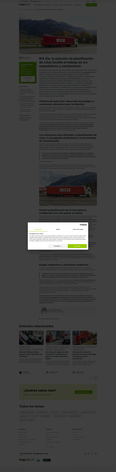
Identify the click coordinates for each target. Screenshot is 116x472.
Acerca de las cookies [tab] (78, 229)
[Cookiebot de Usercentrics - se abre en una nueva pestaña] (81, 225)
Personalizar (57, 246)
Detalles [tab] (58, 229)
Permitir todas (77, 246)
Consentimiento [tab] (38, 229)
